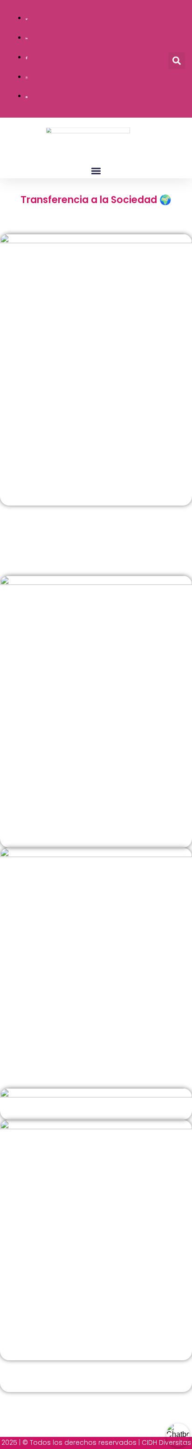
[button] (176, 60)
